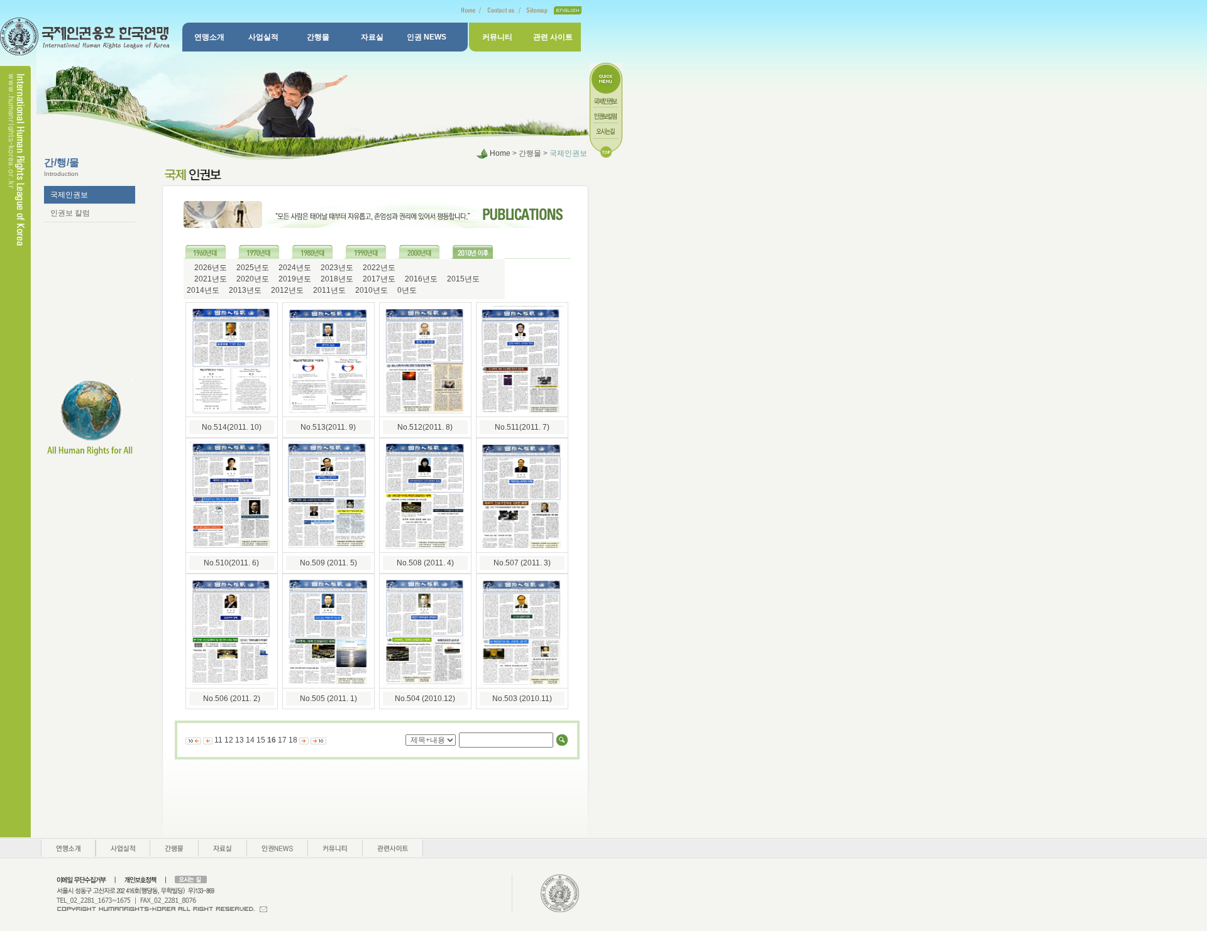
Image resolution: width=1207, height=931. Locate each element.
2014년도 (203, 290)
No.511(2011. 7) (522, 427)
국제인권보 (69, 194)
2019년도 (294, 279)
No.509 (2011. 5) (328, 562)
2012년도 (286, 290)
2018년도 (336, 279)
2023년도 (336, 267)
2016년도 (420, 279)
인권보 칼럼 (70, 213)
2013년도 (244, 290)
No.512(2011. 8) (425, 427)
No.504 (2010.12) (425, 698)
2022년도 (378, 267)
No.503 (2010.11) (522, 698)
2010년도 (370, 290)
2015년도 (462, 279)
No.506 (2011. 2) (231, 698)
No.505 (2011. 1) (328, 698)
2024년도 (294, 267)
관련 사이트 (553, 37)
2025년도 (251, 267)
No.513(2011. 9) (328, 427)
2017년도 (378, 279)
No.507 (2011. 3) (522, 562)
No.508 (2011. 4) (425, 562)
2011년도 (328, 290)
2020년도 (251, 279)
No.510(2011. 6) (231, 562)
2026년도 (209, 267)
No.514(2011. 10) (232, 427)
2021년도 (209, 279)
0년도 (406, 290)
